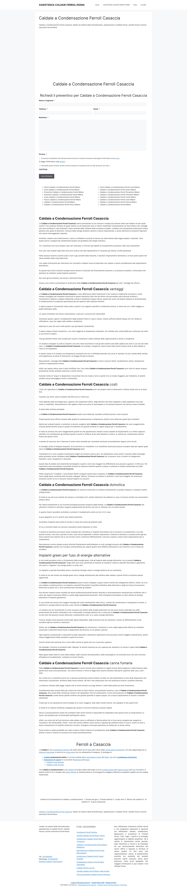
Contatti (143, 5)
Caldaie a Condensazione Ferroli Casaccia (55, 812)
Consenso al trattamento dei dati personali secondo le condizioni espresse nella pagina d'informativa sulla (80, 158)
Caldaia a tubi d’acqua (55, 762)
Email (97, 109)
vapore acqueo (123, 770)
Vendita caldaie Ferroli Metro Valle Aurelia (93, 871)
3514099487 (47, 857)
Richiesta (43, 117)
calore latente (71, 772)
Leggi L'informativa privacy (80, 883)
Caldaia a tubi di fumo (55, 765)
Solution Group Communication (108, 885)
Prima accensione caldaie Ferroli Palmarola (93, 875)
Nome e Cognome (47, 101)
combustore (70, 752)
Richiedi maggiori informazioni (50, 862)
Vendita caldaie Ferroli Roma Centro (91, 836)
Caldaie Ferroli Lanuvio (85, 868)
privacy (117, 158)
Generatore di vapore (52, 760)
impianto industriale (46, 752)
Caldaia (47, 757)
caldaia (71, 770)
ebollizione (77, 760)
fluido (89, 750)
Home (97, 5)
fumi (134, 770)
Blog (135, 5)
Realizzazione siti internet (87, 885)
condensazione (108, 770)
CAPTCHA (43, 169)
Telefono (43, 109)
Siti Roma (123, 885)
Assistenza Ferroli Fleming (87, 832)
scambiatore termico (61, 750)
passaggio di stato (94, 757)
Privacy (43, 154)
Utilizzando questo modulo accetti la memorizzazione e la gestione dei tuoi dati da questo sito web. (75, 166)
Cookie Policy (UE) (98, 883)
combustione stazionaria (114, 750)
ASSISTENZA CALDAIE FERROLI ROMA (62, 4)
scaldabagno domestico (127, 757)
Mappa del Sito (111, 883)
